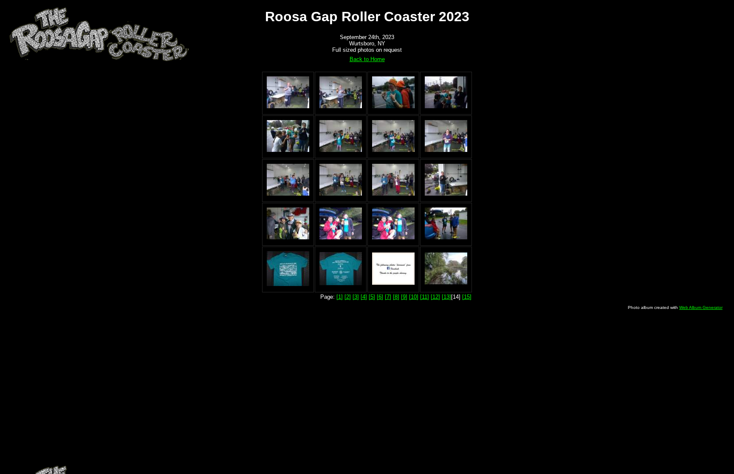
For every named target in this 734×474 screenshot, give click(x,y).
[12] (435, 297)
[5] (372, 297)
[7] (388, 297)
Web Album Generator (701, 307)
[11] (424, 297)
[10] (413, 297)
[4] (364, 297)
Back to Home (367, 59)
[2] (347, 297)
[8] (396, 297)
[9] (404, 297)
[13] (446, 297)
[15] (466, 297)
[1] (339, 297)
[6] (380, 297)
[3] (356, 297)
